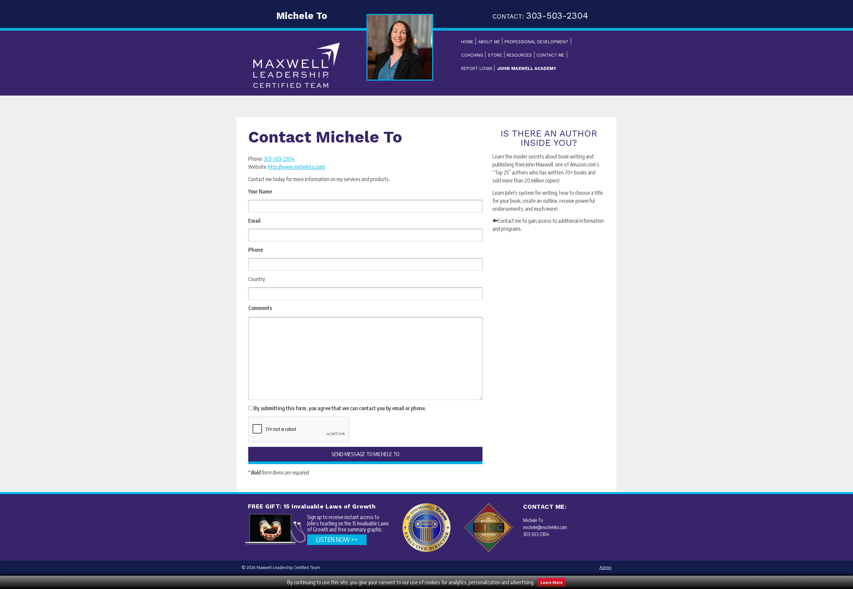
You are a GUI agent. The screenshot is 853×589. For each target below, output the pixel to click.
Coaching (472, 55)
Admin (605, 567)
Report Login (476, 68)
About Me (489, 41)
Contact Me (550, 55)
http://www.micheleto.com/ (296, 166)
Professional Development (536, 41)
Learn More (551, 582)
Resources (519, 55)
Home (467, 41)
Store (495, 55)
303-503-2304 (279, 158)
